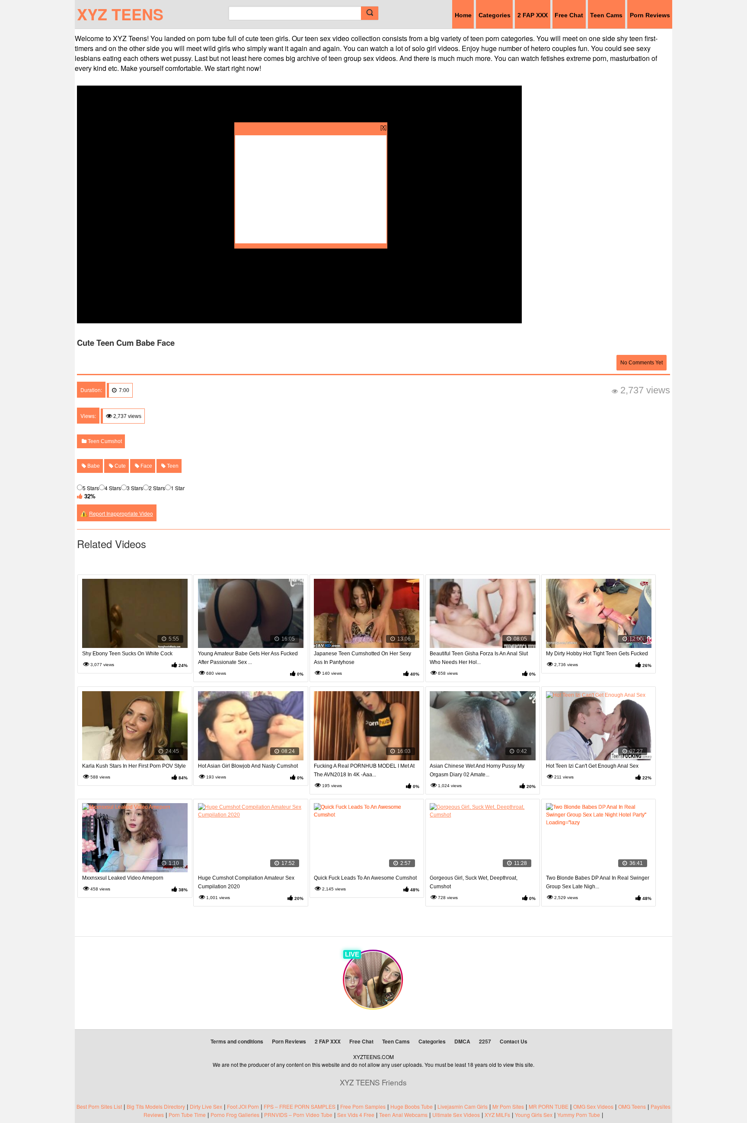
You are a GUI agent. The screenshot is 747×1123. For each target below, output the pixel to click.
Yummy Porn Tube (578, 1114)
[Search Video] (369, 13)
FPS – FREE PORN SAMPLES (299, 1106)
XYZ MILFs (497, 1114)
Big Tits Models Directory (156, 1106)
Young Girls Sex (533, 1114)
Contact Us (513, 1041)
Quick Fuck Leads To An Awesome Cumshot (365, 878)
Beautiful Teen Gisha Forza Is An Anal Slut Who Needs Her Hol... (479, 658)
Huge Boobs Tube (411, 1106)
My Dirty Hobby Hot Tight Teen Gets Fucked (597, 654)
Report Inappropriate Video (121, 513)
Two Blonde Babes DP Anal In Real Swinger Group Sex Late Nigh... (597, 882)
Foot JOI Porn (243, 1106)
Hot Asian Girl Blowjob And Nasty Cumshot (248, 766)
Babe (93, 466)
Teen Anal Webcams (403, 1114)
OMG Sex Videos (593, 1106)
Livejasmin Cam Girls (462, 1106)
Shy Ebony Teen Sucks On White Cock (127, 654)
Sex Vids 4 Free (355, 1114)
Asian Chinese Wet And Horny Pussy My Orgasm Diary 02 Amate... (477, 770)
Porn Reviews (650, 15)
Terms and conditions (237, 1041)
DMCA (462, 1041)
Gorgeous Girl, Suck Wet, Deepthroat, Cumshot (473, 882)
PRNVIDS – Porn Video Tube (298, 1114)
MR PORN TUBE (548, 1106)
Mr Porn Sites (508, 1106)
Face (145, 466)
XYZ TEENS (120, 14)
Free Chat (569, 15)
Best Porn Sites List (99, 1106)
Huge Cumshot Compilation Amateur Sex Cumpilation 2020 (246, 882)
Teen (172, 466)
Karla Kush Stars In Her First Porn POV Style (134, 766)
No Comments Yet (641, 363)
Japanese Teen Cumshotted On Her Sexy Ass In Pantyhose (362, 658)
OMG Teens (632, 1106)
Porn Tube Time (187, 1114)
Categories (495, 15)
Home (463, 15)
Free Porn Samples (363, 1106)
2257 (485, 1041)
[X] (383, 127)
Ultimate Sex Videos (456, 1114)
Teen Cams (606, 15)
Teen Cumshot (104, 441)
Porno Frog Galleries (235, 1114)
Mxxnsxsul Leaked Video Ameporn (122, 878)
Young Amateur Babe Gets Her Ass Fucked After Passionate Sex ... (248, 658)
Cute (119, 466)
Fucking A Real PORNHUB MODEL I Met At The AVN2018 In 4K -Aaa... (364, 770)
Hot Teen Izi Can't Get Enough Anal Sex (592, 766)
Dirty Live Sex (206, 1106)
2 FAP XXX (532, 15)
